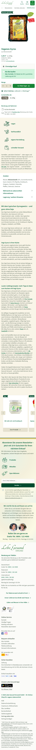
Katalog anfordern (7, 624)
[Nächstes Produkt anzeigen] (33, 413)
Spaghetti (4, 331)
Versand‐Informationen (8, 648)
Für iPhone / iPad (6, 689)
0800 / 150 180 (12, 572)
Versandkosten (5, 724)
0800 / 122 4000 (22, 536)
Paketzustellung (6, 646)
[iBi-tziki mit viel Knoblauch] (15, 407)
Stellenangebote (6, 714)
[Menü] (13, 607)
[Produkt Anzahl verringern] (3, 86)
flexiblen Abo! (16, 112)
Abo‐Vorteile (5, 641)
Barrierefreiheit (6, 711)
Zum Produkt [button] (14, 430)
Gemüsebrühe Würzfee (22, 353)
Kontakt (3, 620)
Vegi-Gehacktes (14, 383)
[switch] (10, 611)
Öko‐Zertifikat (5, 708)
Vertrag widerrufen (7, 716)
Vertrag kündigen (6, 719)
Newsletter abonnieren (8, 627)
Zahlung (4, 663)
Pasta (21, 329)
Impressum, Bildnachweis (9, 706)
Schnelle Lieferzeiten (8, 644)
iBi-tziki (3, 167)
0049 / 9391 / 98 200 (7, 577)
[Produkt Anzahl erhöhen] (10, 86)
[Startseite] (7, 3)
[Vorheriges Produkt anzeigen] (3, 413)
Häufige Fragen (6, 622)
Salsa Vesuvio (14, 303)
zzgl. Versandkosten (10, 61)
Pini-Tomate (28, 299)
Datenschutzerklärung (8, 703)
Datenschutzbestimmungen (13, 498)
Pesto (26, 307)
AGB (2, 701)
